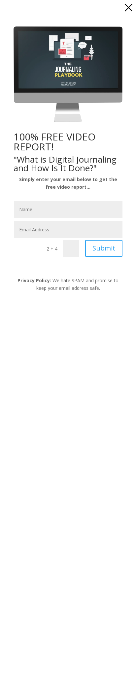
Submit (103, 248)
